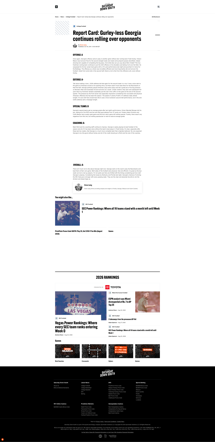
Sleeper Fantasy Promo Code (117, 387)
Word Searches (59, 361)
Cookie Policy (120, 421)
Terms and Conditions (110, 421)
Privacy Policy (100, 421)
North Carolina (140, 391)
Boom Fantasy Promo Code (116, 389)
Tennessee (139, 395)
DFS (82, 391)
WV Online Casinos (60, 404)
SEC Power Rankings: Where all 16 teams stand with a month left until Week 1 (121, 210)
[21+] (100, 436)
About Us (56, 385)
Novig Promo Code (86, 411)
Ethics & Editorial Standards (61, 387)
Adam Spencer (113, 322)
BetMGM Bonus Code (142, 385)
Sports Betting (140, 382)
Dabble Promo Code (114, 393)
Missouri (138, 389)
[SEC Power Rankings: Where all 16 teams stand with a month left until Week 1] (67, 213)
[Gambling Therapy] (112, 436)
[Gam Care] (105, 436)
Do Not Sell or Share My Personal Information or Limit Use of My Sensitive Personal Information (108, 432)
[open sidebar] (56, 6)
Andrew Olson (59, 335)
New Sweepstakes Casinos (116, 407)
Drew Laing (83, 45)
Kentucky (138, 398)
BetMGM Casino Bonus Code (62, 407)
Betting (83, 393)
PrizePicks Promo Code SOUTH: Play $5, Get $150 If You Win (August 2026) (78, 232)
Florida (138, 393)
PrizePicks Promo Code (115, 385)
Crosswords (85, 361)
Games (111, 231)
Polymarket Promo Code (87, 409)
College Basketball (86, 387)
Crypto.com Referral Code (88, 413)
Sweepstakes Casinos (116, 404)
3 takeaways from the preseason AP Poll (122, 319)
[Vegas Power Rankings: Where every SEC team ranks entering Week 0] (80, 305)
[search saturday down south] (158, 6)
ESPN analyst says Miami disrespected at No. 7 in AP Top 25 (120, 301)
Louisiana (138, 400)
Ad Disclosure (156, 16)
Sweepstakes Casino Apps (116, 411)
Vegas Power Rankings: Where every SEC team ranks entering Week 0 (76, 327)
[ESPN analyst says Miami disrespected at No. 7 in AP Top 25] (147, 301)
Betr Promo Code (113, 395)
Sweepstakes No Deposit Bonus (117, 409)
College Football (85, 385)
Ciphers (111, 361)
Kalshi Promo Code (86, 407)
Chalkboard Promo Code (115, 398)
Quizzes (137, 361)
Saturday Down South (61, 382)
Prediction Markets (87, 404)
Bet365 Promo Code (141, 387)
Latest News (85, 382)
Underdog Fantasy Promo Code (117, 391)
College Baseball (85, 389)
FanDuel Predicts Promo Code (89, 415)
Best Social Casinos (114, 413)
